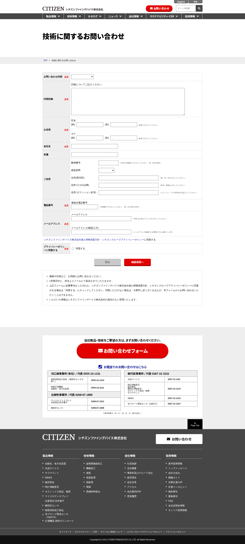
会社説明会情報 (176, 505)
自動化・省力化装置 (55, 463)
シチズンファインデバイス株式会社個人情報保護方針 (72, 239)
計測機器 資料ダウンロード (59, 521)
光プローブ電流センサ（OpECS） (56, 515)
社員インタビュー (177, 487)
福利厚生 (173, 491)
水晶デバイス (52, 468)
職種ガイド (174, 477)
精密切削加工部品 (54, 510)
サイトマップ (65, 532)
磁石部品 (49, 482)
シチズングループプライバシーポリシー (123, 239)
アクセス (131, 487)
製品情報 (51, 16)
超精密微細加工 (94, 463)
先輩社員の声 (175, 482)
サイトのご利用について (112, 532)
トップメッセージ (177, 468)
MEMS (48, 477)
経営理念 (131, 477)
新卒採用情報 (175, 463)
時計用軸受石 (52, 487)
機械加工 (91, 468)
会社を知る (174, 473)
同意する (80, 248)
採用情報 (190, 16)
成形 (88, 473)
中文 (196, 1)
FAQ (170, 501)
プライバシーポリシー (176, 532)
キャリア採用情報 (177, 510)
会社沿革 (131, 482)
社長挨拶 (131, 463)
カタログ (93, 16)
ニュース (113, 16)
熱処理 (89, 482)
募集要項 (173, 496)
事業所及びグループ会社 (140, 473)
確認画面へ (137, 262)
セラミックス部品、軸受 (58, 491)
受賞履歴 (131, 496)
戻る (107, 262)
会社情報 (134, 16)
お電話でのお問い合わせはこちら (125, 367)
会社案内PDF (134, 491)
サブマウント (52, 473)
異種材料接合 (93, 491)
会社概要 (131, 468)
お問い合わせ (161, 8)
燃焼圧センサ (52, 505)
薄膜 (88, 487)
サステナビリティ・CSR (162, 16)
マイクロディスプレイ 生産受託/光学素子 (56, 498)
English (181, 1)
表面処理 (91, 477)
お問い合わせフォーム (126, 350)
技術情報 (72, 16)
